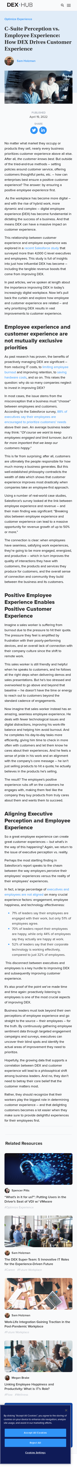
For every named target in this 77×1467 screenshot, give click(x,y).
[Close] (66, 1410)
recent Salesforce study (41, 248)
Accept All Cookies (35, 1432)
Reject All (35, 1442)
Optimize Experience (18, 19)
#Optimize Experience (19, 1207)
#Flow (8, 1395)
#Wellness (21, 1395)
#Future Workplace (29, 1270)
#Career (9, 1270)
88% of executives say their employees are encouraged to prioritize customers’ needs (35, 417)
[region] (35, 1434)
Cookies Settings (35, 1452)
